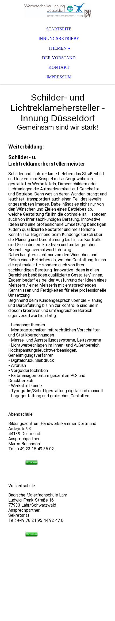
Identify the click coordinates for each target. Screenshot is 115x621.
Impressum (59, 77)
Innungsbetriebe (59, 38)
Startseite (58, 29)
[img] (57, 10)
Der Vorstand (59, 57)
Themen (57, 48)
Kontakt (59, 67)
